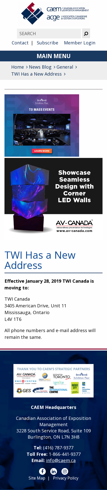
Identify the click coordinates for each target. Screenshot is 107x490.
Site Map (37, 478)
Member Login (79, 43)
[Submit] (86, 33)
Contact (20, 43)
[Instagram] (64, 471)
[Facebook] (42, 471)
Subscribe (47, 43)
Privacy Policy (65, 478)
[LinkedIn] (53, 471)
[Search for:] (49, 33)
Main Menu (54, 56)
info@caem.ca (61, 460)
